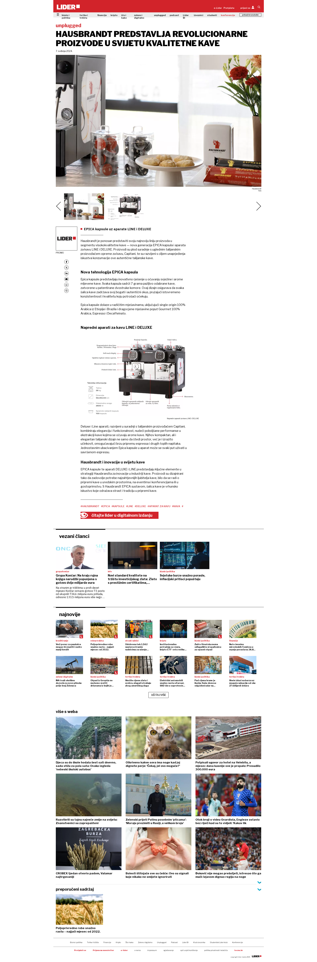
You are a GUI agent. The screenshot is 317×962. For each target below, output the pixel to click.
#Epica (105, 506)
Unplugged (161, 942)
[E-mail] (66, 279)
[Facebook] (66, 262)
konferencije (228, 15)
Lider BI (186, 16)
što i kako (124, 16)
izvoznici (198, 15)
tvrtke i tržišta (84, 16)
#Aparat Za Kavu (159, 506)
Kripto (118, 942)
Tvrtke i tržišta (93, 942)
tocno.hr (238, 950)
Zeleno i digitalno (145, 942)
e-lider (124, 950)
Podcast (174, 942)
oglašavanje (168, 950)
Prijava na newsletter (103, 950)
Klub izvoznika (199, 942)
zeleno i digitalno (139, 16)
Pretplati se (80, 950)
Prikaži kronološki (250, 15)
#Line (129, 506)
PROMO (60, 252)
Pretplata (229, 8)
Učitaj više (158, 694)
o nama (137, 950)
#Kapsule (118, 506)
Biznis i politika (76, 942)
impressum (152, 950)
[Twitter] (66, 267)
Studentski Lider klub (219, 942)
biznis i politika (66, 16)
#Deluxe (140, 506)
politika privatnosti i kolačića (216, 950)
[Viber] (66, 290)
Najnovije (69, 614)
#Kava (176, 506)
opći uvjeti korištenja (189, 950)
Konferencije (237, 942)
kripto (114, 15)
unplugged (160, 15)
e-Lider (218, 8)
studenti (212, 15)
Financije (107, 942)
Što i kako (129, 942)
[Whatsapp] (66, 285)
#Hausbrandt (90, 506)
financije (102, 15)
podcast (174, 15)
